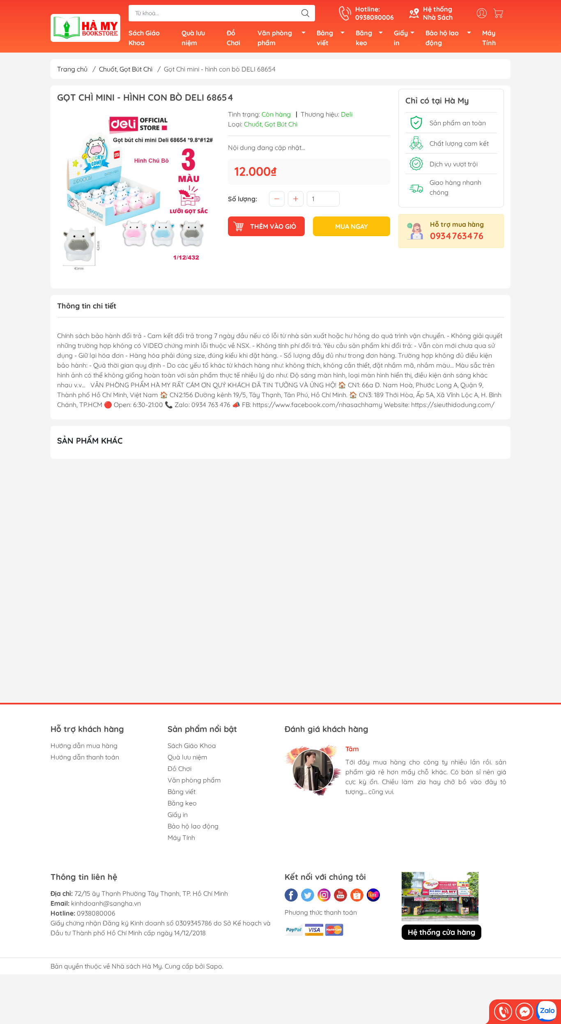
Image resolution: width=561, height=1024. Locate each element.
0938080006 (96, 913)
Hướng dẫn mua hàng (84, 745)
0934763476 (456, 236)
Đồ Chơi (233, 38)
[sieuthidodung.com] (85, 27)
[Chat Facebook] (524, 1012)
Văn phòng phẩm (275, 38)
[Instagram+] (324, 895)
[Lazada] (373, 895)
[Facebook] (291, 895)
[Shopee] (356, 895)
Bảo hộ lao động (442, 38)
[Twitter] (307, 895)
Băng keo (364, 38)
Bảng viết (325, 38)
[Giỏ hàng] (500, 13)
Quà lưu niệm (193, 38)
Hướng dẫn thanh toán (85, 757)
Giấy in (401, 38)
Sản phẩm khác (90, 440)
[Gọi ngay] (503, 1012)
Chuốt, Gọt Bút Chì (125, 69)
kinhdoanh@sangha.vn (106, 903)
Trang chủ (72, 69)
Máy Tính (489, 38)
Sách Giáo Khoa (144, 38)
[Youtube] (340, 895)
